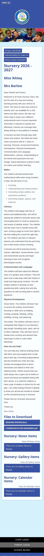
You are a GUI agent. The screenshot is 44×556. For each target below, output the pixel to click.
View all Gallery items (30, 462)
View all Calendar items (29, 486)
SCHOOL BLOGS (22, 550)
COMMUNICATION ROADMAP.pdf (22, 428)
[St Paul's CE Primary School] (22, 17)
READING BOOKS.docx (16, 422)
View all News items (31, 441)
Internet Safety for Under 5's (16, 55)
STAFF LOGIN (22, 539)
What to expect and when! (15, 60)
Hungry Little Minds (13, 50)
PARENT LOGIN (22, 544)
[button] (6, 3)
